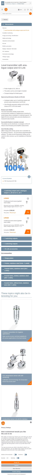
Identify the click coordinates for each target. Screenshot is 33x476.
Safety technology (6, 38)
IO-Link (4, 43)
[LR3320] (26, 221)
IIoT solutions (5, 51)
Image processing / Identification (10, 35)
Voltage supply (6, 56)
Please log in (13, 212)
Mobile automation (6, 46)
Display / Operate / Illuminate (9, 48)
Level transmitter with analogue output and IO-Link (17, 30)
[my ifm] (25, 10)
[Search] (30, 13)
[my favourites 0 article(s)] (28, 10)
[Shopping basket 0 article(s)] (31, 10)
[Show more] (21, 206)
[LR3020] (26, 202)
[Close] (30, 3)
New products (9, 24)
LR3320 (6, 218)
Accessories (5, 59)
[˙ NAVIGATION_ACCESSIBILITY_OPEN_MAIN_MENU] (2, 10)
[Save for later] (28, 199)
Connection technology (8, 54)
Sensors (4, 28)
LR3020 (6, 198)
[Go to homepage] (6, 9)
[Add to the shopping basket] (27, 212)
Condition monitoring (7, 33)
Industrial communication (8, 40)
